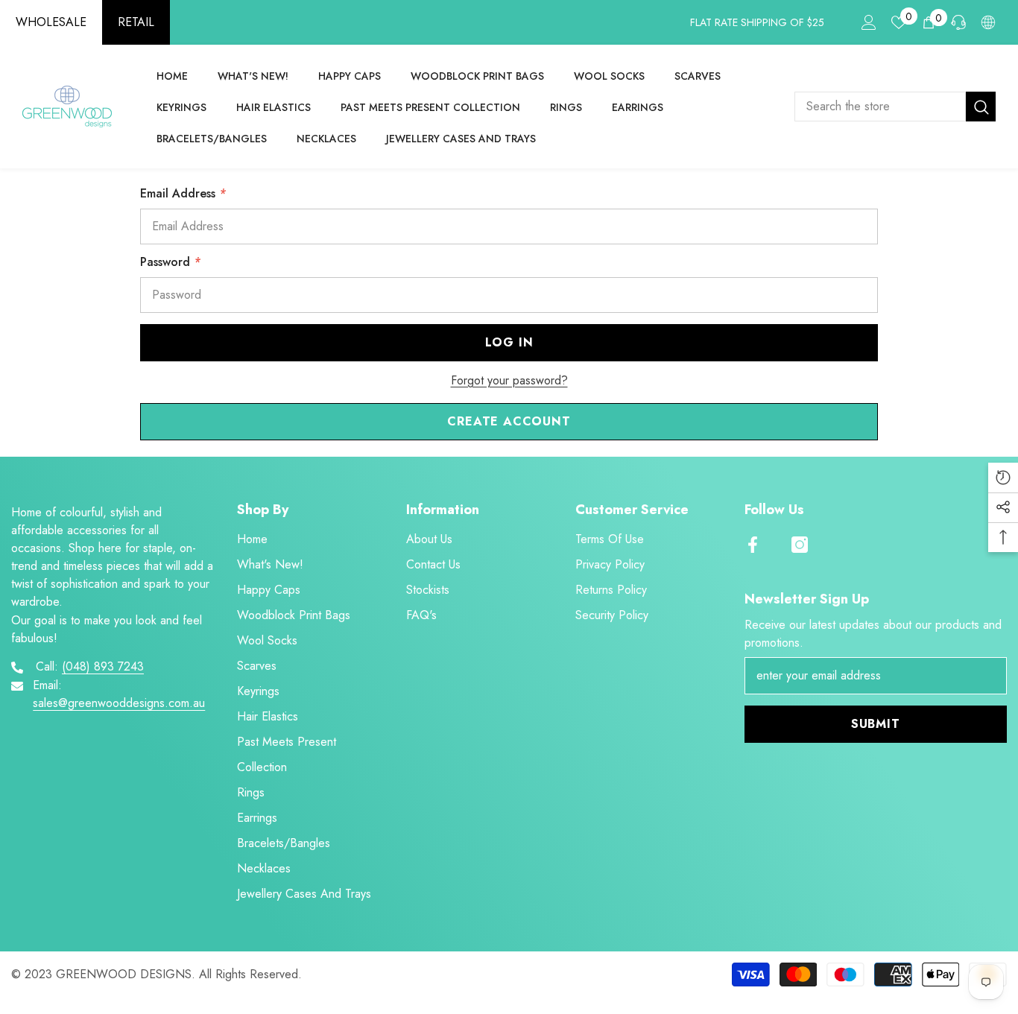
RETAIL (136, 22)
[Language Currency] (988, 22)
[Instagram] (800, 545)
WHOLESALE (51, 22)
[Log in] (868, 22)
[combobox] (880, 106)
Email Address (183, 193)
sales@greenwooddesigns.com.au (119, 703)
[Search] (895, 106)
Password (170, 261)
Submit (875, 723)
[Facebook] (753, 545)
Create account (508, 421)
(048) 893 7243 (103, 666)
